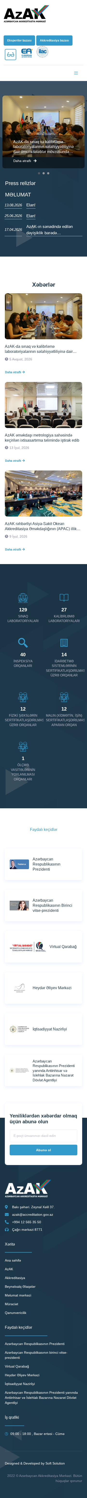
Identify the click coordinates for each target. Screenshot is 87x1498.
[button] (19, 40)
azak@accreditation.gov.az (32, 1214)
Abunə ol (43, 1150)
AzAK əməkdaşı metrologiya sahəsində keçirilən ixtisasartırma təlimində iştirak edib (42, 437)
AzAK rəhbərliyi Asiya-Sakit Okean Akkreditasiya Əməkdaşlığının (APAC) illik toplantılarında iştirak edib (41, 527)
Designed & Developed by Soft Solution (35, 1463)
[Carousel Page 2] (44, 173)
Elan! (31, 205)
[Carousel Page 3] (48, 173)
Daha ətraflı (22, 161)
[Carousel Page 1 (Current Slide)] (39, 173)
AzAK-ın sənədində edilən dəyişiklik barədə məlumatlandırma (49, 232)
